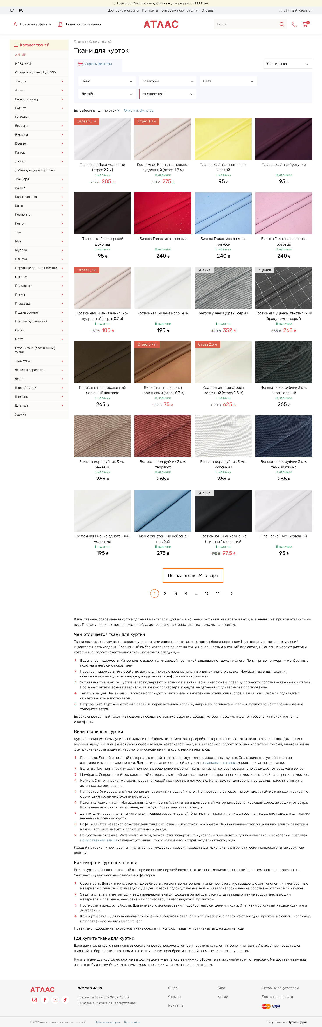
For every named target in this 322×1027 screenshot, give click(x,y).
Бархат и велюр (27, 99)
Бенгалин (22, 117)
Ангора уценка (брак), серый (223, 313)
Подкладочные (26, 312)
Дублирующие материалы (35, 170)
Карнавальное (26, 197)
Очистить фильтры (139, 110)
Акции (21, 55)
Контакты (150, 10)
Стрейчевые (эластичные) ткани (35, 350)
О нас (173, 988)
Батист (20, 108)
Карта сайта (132, 1022)
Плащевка (23, 303)
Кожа (19, 206)
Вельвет (21, 143)
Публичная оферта (107, 1022)
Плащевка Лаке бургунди (284, 164)
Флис (19, 379)
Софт (19, 339)
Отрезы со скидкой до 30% (35, 72)
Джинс (20, 161)
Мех (18, 241)
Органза (21, 277)
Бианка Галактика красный (163, 239)
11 (218, 593)
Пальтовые (23, 286)
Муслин (21, 250)
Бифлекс (21, 126)
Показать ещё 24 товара (193, 575)
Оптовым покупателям (179, 10)
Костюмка (22, 215)
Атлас (19, 90)
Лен (18, 232)
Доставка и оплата (123, 10)
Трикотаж (22, 361)
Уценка (20, 414)
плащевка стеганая (219, 762)
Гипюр (20, 152)
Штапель (21, 405)
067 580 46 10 (90, 988)
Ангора (20, 81)
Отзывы (208, 10)
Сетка (19, 330)
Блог (221, 988)
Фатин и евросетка (29, 370)
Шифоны (21, 397)
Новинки (23, 64)
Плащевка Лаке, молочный (284, 536)
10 (207, 593)
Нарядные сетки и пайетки (36, 268)
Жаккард (22, 179)
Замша (20, 188)
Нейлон (21, 259)
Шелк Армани (25, 388)
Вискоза (21, 135)
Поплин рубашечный (31, 321)
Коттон (20, 224)
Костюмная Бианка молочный (162, 313)
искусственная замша (98, 840)
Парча (20, 295)
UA (12, 10)
